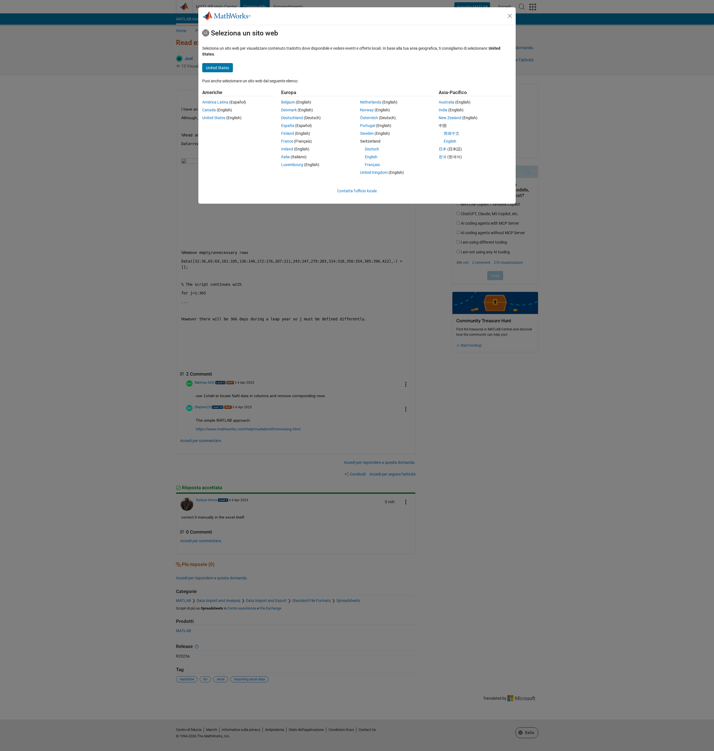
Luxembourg (292, 164)
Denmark (289, 110)
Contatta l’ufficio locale (357, 191)
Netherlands (370, 102)
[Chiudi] (510, 16)
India (443, 110)
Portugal (367, 125)
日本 (443, 149)
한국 (443, 157)
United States (213, 118)
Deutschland (292, 118)
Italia (285, 157)
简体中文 (451, 133)
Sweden (367, 133)
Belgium (288, 102)
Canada (209, 110)
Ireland (287, 149)
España (287, 125)
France (287, 141)
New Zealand (450, 118)
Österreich (369, 118)
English (371, 157)
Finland (287, 133)
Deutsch (372, 149)
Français (372, 164)
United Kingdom (374, 172)
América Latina (215, 102)
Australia (446, 102)
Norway (367, 110)
